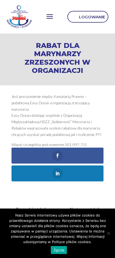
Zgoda (58, 250)
